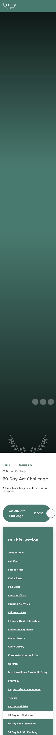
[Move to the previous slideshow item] (35, 402)
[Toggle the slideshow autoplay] (51, 402)
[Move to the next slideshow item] (43, 402)
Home (6, 464)
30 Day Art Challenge (14, 471)
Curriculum (25, 464)
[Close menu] (49, 5)
